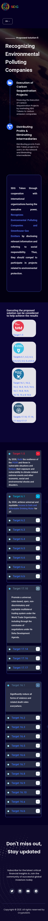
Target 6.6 (19, 557)
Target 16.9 (18, 783)
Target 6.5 (19, 548)
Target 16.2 (18, 717)
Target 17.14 (20, 649)
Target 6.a (19, 567)
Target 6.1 (19, 496)
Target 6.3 (19, 529)
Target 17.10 (20, 588)
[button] (24, 453)
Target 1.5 (18, 335)
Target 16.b (18, 811)
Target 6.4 (19, 539)
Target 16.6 (18, 755)
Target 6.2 (19, 520)
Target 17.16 (20, 658)
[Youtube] (28, 891)
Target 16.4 (18, 736)
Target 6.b (19, 576)
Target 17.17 (20, 667)
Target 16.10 (19, 792)
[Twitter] (12, 891)
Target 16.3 (18, 727)
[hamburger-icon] (42, 14)
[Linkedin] (20, 891)
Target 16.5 (18, 745)
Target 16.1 (18, 685)
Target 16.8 (18, 773)
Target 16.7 (18, 764)
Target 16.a (18, 801)
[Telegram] (36, 891)
